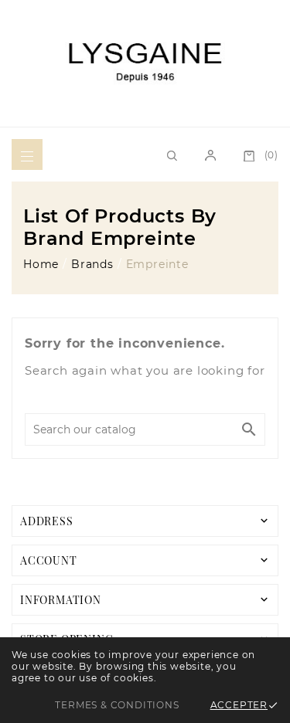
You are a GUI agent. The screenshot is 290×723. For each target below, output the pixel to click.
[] (27, 154)
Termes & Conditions (117, 705)
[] (210, 154)
